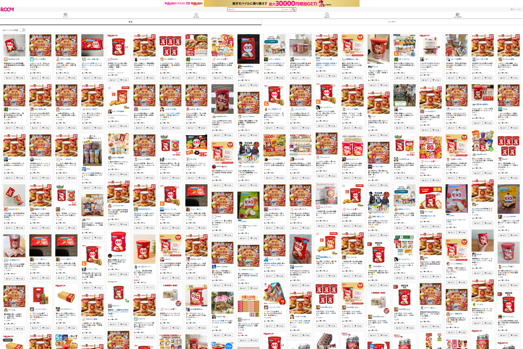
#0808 (333, 313)
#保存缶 (319, 63)
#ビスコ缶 (431, 216)
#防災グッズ (329, 65)
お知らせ (327, 15)
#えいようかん (277, 265)
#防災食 (247, 276)
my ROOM (457, 15)
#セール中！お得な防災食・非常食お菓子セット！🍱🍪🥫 (170, 115)
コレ (9, 77)
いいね (21, 77)
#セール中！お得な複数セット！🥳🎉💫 (300, 322)
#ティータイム (89, 65)
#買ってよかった (244, 324)
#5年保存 (325, 63)
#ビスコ (125, 312)
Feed (65, 15)
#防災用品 (424, 216)
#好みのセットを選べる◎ (143, 213)
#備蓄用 (119, 310)
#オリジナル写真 (88, 63)
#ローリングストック (118, 311)
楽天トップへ (516, 9)
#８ (317, 315)
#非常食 (125, 310)
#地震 (110, 314)
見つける (196, 15)
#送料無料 (7, 213)
